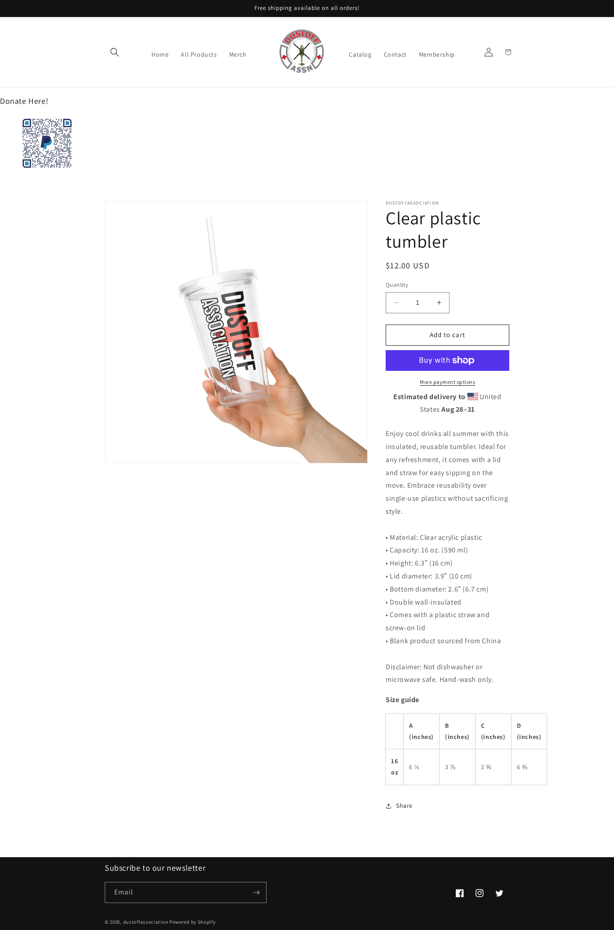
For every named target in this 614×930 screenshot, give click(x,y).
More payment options (447, 381)
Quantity (397, 285)
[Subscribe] (256, 892)
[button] (115, 52)
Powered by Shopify (192, 922)
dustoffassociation (146, 922)
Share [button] (404, 805)
